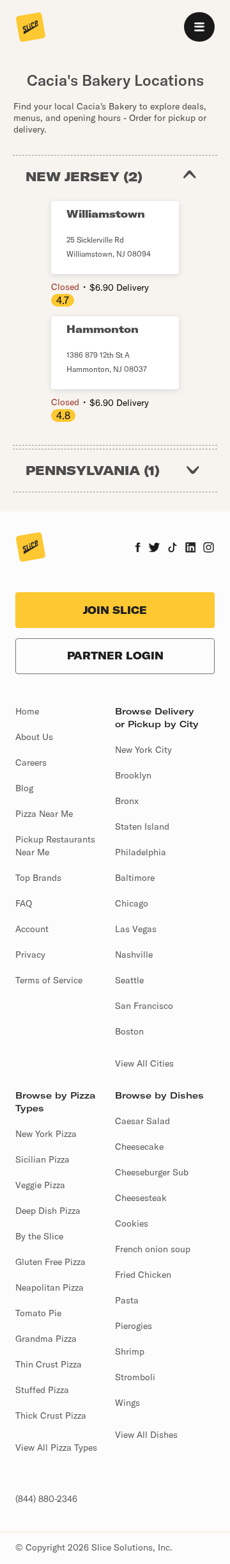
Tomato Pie (38, 1313)
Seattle (129, 980)
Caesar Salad (142, 1121)
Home (27, 711)
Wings (127, 1402)
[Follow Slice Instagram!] (209, 548)
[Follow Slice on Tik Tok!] (172, 548)
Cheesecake (139, 1146)
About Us (34, 737)
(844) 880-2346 (46, 1498)
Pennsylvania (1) (93, 470)
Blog (24, 788)
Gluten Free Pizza (50, 1262)
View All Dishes (146, 1434)
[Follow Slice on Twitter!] (154, 548)
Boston (129, 1031)
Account (32, 929)
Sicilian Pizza (42, 1159)
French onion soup (152, 1249)
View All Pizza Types (56, 1447)
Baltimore (135, 877)
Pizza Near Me (44, 813)
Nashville (134, 954)
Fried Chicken (143, 1274)
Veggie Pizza (40, 1185)
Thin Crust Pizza (48, 1364)
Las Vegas (136, 929)
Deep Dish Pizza (47, 1210)
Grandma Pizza (46, 1338)
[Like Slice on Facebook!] (138, 548)
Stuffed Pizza (42, 1390)
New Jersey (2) (84, 176)
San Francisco (144, 1006)
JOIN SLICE (115, 610)
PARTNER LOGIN (115, 655)
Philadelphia (140, 852)
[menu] (199, 27)
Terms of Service (48, 980)
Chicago (131, 903)
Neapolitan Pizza (49, 1287)
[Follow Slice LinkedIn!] (190, 548)
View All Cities (144, 1063)
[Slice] (30, 28)
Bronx (127, 801)
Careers (31, 762)
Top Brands (38, 877)
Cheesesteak (141, 1198)
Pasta (127, 1300)
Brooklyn (133, 775)
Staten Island (142, 826)
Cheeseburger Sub (151, 1172)
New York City (143, 749)
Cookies (131, 1223)
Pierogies (133, 1326)
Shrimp (129, 1351)
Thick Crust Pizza (50, 1415)
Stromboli (135, 1377)
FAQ (23, 903)
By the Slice (39, 1236)
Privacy (30, 954)
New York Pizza (46, 1134)
